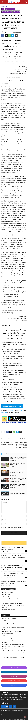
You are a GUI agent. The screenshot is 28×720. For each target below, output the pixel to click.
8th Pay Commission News (5, 459)
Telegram (11, 410)
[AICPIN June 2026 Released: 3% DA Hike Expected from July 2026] (5, 480)
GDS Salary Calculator (8, 633)
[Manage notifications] (25, 717)
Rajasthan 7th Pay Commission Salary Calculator (14, 653)
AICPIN (3, 481)
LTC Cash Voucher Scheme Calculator (11, 620)
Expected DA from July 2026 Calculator (12, 599)
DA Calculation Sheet (8, 592)
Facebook (4, 412)
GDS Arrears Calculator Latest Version (12, 631)
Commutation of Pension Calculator (11, 655)
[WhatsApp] (9, 35)
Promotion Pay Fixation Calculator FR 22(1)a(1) (14, 657)
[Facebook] (2, 35)
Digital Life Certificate (10, 9)
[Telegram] (12, 35)
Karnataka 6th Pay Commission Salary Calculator (14, 644)
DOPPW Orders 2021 (7, 11)
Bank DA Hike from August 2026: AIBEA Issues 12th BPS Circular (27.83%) (17, 465)
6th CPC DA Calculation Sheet (10, 601)
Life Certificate (16, 11)
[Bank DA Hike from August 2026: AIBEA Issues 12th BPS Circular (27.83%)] (5, 465)
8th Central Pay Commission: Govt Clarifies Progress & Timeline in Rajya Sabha (17, 486)
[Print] (16, 35)
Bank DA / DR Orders (8, 596)
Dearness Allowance (4, 474)
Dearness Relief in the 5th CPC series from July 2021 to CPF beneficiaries (7, 442)
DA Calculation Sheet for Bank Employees (12, 603)
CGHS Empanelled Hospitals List (10, 623)
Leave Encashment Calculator (10, 625)
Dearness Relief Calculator (9, 609)
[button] (2, 2)
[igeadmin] (2, 32)
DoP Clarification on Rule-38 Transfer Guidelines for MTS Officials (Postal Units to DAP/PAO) (13, 557)
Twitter (22, 410)
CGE (7, 6)
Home (3, 6)
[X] (6, 35)
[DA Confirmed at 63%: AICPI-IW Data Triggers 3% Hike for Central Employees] (5, 472)
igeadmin (7, 32)
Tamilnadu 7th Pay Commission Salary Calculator (14, 650)
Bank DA (4, 467)
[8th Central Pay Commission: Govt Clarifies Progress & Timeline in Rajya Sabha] (5, 486)
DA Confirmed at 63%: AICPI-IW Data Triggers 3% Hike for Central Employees (18, 472)
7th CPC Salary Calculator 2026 (10, 618)
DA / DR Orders (6, 594)
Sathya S (12, 460)
